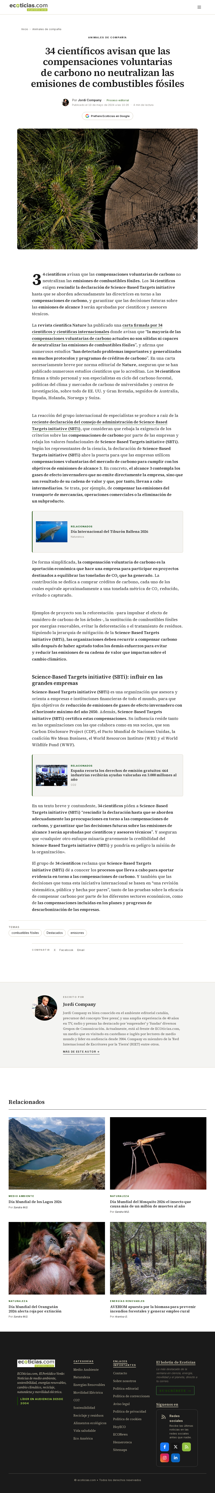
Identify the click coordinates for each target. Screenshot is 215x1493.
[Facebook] (164, 1446)
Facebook (66, 950)
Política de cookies (127, 1419)
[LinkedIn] (175, 1457)
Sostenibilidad (84, 1407)
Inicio (24, 29)
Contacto (120, 1373)
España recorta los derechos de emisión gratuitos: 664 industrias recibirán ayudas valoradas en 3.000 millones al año (124, 775)
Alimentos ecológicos (89, 1423)
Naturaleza (81, 1377)
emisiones (77, 933)
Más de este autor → (81, 1051)
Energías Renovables (89, 1385)
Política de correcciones (131, 1396)
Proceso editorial (118, 100)
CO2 (76, 1400)
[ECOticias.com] (29, 7)
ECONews (120, 1434)
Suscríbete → (175, 1390)
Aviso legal (121, 1404)
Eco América (83, 1438)
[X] (175, 1446)
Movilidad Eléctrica (88, 1392)
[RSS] (186, 1446)
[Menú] (199, 7)
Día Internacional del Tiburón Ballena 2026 (109, 531)
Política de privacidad (129, 1411)
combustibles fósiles (25, 933)
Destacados (55, 933)
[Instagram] (164, 1457)
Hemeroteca (122, 1442)
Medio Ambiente (86, 1369)
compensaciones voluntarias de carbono (71, 338)
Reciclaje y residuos (88, 1415)
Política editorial (126, 1388)
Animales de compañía (47, 29)
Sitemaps (120, 1450)
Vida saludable (84, 1430)
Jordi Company (90, 100)
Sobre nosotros (124, 1381)
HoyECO (119, 1427)
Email (81, 950)
